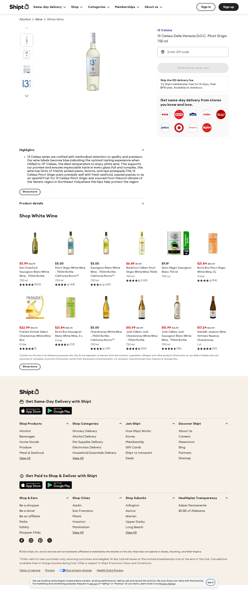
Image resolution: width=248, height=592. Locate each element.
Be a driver (27, 510)
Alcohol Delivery (84, 436)
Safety (24, 527)
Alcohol (25, 431)
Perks (23, 521)
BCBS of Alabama (192, 510)
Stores (130, 436)
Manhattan (81, 527)
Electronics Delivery (86, 447)
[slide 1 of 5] (27, 40)
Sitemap (185, 458)
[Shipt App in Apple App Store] (31, 411)
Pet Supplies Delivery (87, 442)
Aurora (130, 510)
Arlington (132, 505)
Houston (78, 521)
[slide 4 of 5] (27, 83)
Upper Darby (135, 521)
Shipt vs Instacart (139, 452)
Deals (130, 458)
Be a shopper (29, 505)
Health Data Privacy (110, 570)
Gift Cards (133, 447)
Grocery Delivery (84, 431)
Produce (25, 447)
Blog (182, 447)
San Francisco (82, 510)
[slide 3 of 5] (27, 69)
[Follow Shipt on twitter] (49, 540)
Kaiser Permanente (193, 505)
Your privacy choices (78, 570)
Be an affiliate (29, 516)
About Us (185, 431)
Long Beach (134, 527)
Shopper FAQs (30, 532)
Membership (135, 442)
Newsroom (187, 442)
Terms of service (29, 570)
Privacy (50, 570)
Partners (185, 452)
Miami (76, 516)
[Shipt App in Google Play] (59, 411)
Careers (184, 436)
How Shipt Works (138, 431)
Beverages (27, 436)
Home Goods (29, 442)
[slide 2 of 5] (27, 54)
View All (24, 458)
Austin (77, 505)
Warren (131, 516)
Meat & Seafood (31, 452)
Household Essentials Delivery (94, 452)
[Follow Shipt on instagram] (31, 540)
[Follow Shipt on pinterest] (40, 540)
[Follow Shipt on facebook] (21, 540)
